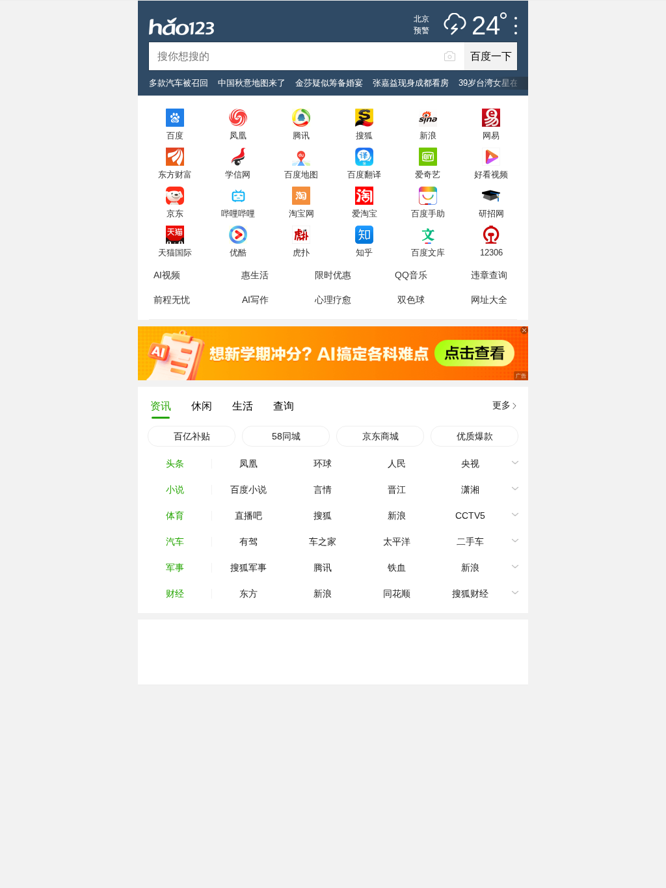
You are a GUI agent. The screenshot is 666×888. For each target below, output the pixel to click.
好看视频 (491, 174)
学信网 (237, 174)
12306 (491, 252)
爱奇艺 (427, 174)
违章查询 (489, 275)
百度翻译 (364, 174)
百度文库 (428, 252)
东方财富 (175, 174)
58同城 (286, 436)
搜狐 (364, 135)
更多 (501, 405)
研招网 (491, 213)
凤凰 (238, 135)
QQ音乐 (411, 275)
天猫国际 (175, 252)
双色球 (411, 299)
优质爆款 (475, 436)
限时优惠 (333, 275)
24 (486, 26)
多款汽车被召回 (178, 83)
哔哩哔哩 (238, 213)
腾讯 (301, 135)
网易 (491, 135)
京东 (174, 213)
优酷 (238, 252)
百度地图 (301, 174)
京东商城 (380, 436)
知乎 (364, 252)
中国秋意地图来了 (252, 83)
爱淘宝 (364, 213)
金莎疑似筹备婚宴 (329, 83)
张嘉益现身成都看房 (411, 83)
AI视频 (166, 275)
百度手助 (428, 213)
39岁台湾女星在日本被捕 (505, 83)
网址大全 (489, 299)
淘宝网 (301, 213)
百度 (174, 135)
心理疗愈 (333, 299)
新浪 (428, 135)
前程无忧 (171, 299)
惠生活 (255, 275)
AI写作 (255, 299)
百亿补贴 (192, 436)
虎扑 (301, 252)
